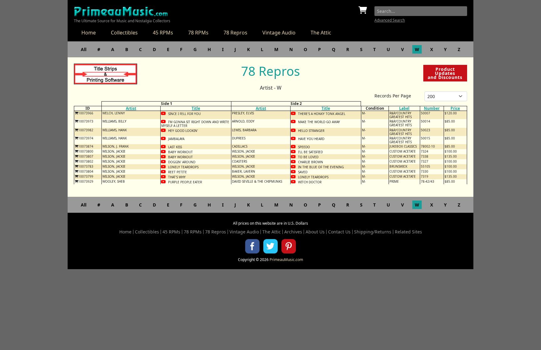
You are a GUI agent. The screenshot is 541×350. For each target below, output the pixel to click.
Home (88, 32)
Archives (293, 232)
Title (196, 108)
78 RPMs (198, 32)
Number (432, 108)
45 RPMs (163, 32)
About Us (315, 232)
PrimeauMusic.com (286, 259)
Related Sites (408, 232)
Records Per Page (392, 96)
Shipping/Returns (372, 232)
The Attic (321, 32)
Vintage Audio (279, 32)
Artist (131, 108)
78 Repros (235, 32)
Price (455, 108)
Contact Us (339, 232)
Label (404, 108)
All (83, 49)
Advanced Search (389, 20)
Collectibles (124, 32)
